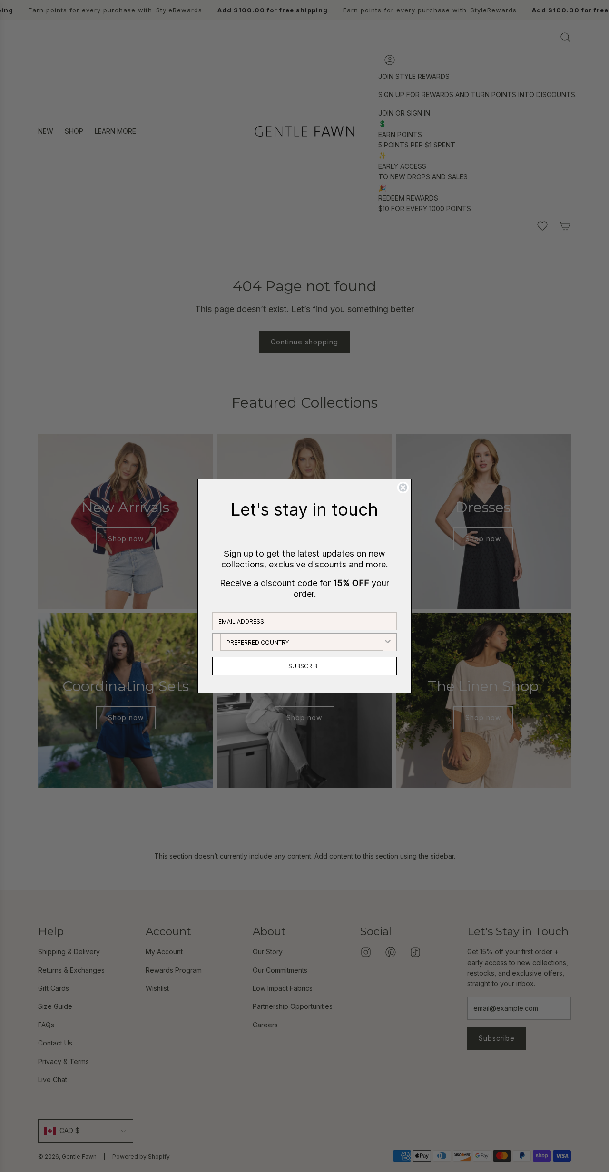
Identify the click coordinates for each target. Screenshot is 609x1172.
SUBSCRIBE (304, 666)
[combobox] (301, 642)
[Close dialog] (403, 487)
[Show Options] (388, 642)
